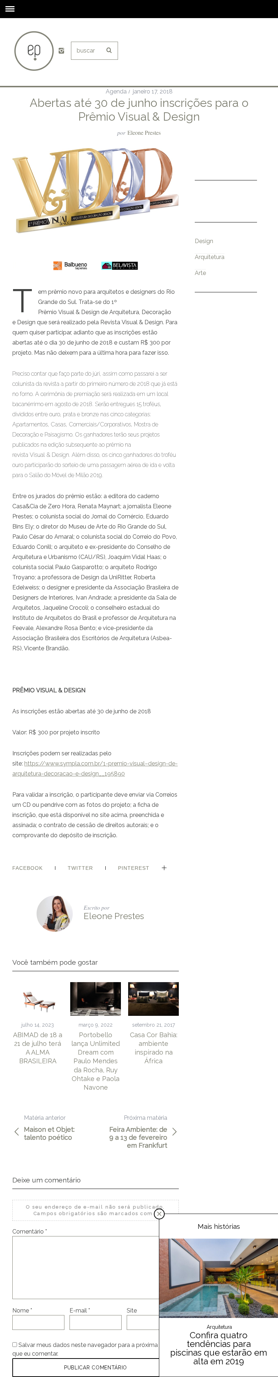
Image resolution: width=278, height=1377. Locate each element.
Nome (22, 1310)
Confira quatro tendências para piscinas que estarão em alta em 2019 (218, 1348)
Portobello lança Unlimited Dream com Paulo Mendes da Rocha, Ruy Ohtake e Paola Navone (95, 1061)
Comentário (29, 1231)
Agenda (116, 91)
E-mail (80, 1310)
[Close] (159, 1214)
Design (204, 241)
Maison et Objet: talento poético (49, 1127)
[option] (37, 1024)
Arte (200, 273)
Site (132, 1310)
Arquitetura (209, 257)
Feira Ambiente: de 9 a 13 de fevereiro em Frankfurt (138, 1131)
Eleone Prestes (144, 132)
